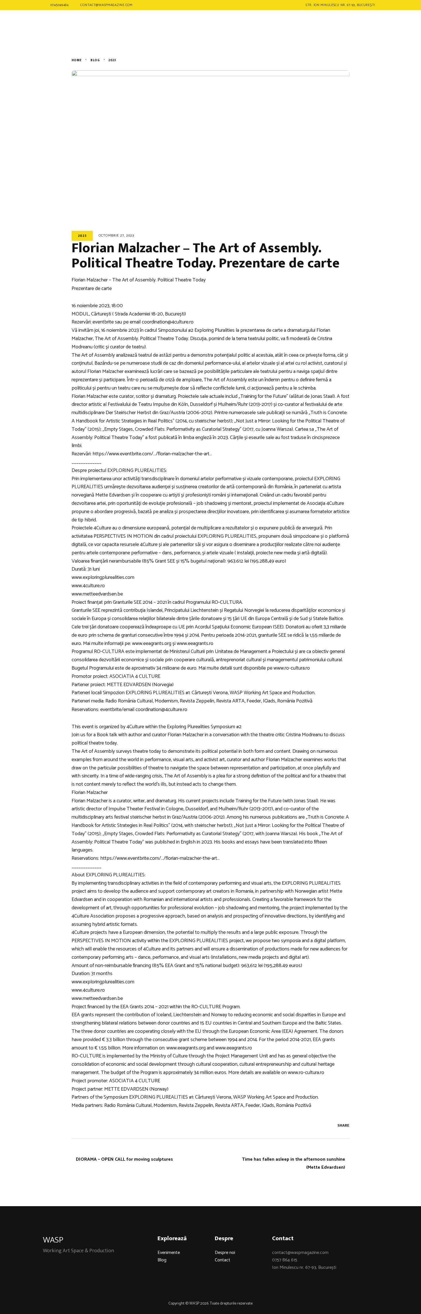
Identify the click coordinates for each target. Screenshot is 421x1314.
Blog (162, 1260)
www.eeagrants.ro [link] (195, 643)
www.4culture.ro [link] (88, 585)
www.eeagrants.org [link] (151, 643)
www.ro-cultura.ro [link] (292, 668)
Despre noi (225, 1253)
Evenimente (169, 1253)
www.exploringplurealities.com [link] (103, 577)
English (358, 26)
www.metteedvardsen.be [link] (97, 594)
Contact (222, 1260)
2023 (82, 236)
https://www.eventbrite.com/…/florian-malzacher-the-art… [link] (152, 454)
